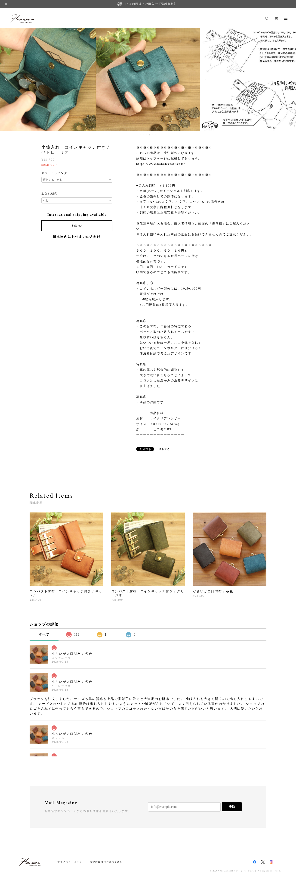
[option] (148, 79)
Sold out (77, 225)
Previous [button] (7, 79)
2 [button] (143, 134)
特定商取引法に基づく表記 (106, 862)
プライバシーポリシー (71, 862)
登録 (232, 806)
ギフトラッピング (54, 173)
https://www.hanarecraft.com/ (160, 163)
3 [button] (146, 134)
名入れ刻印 (49, 193)
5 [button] (152, 134)
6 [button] (155, 134)
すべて (44, 634)
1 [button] (140, 134)
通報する (164, 449)
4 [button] (149, 134)
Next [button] (289, 79)
